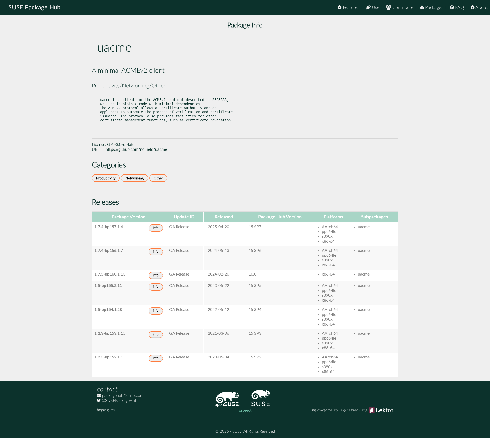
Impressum (106, 410)
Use (375, 7)
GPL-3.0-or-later (121, 145)
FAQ (459, 7)
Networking (134, 178)
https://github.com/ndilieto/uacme (136, 149)
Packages (433, 7)
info (155, 228)
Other (158, 178)
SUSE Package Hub (34, 8)
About (481, 7)
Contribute (402, 7)
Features (350, 7)
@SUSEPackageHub (119, 400)
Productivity (105, 178)
